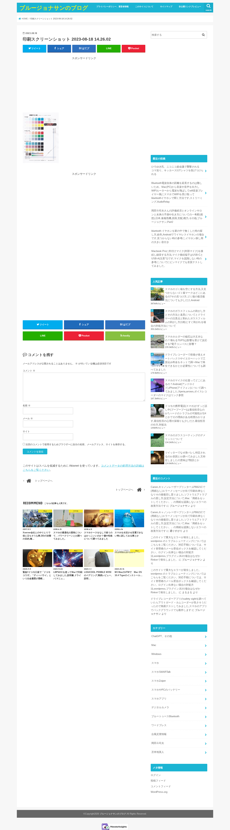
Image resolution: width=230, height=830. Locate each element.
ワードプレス (159, 725)
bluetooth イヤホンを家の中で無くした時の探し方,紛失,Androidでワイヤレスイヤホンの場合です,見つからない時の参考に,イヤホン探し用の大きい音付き (177, 236)
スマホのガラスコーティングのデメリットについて (185, 437)
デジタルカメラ (160, 707)
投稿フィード (158, 780)
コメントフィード (161, 786)
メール (28, 418)
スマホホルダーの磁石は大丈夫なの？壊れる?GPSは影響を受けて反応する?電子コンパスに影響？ (186, 340)
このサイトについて (144, 6)
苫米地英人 (157, 752)
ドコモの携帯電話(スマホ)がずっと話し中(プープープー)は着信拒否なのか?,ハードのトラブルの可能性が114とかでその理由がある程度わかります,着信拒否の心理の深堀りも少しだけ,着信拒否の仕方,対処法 (179, 415)
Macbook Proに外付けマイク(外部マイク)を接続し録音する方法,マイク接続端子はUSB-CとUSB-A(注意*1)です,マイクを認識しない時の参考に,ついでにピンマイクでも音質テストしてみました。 (177, 258)
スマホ (155, 663)
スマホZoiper (158, 680)
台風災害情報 (159, 734)
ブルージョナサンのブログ (54, 7)
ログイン (156, 775)
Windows (156, 654)
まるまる (187, 592)
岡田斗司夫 (157, 743)
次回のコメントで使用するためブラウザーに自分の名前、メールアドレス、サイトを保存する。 (76, 444)
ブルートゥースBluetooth (165, 716)
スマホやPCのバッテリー (165, 689)
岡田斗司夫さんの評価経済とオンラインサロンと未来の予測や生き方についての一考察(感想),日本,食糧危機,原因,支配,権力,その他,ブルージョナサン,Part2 (177, 216)
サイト (26, 431)
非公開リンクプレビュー (190, 6)
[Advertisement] (84, 83)
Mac (153, 645)
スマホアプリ (159, 698)
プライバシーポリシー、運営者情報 (112, 6)
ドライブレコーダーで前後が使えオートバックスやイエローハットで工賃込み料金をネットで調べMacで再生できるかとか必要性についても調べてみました (178, 362)
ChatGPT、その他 (161, 636)
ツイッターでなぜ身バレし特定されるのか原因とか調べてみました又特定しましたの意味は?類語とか (185, 456)
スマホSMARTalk (161, 672)
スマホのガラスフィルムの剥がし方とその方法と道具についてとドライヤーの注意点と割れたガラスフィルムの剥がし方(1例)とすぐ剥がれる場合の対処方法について (178, 318)
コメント (29, 370)
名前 (26, 405)
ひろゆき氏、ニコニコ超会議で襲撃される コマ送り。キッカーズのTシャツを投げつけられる (177, 170)
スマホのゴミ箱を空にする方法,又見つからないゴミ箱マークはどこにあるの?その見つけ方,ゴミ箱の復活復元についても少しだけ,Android (185, 295)
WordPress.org (159, 792)
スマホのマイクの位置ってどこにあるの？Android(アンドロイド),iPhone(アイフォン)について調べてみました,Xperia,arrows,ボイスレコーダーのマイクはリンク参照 (179, 388)
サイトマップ (166, 6)
